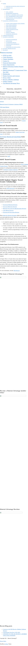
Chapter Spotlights (8, 59)
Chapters (8, 45)
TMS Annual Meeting (4, 107)
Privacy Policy (7, 77)
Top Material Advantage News (11, 83)
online (8, 156)
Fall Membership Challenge (14, 16)
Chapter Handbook (11, 39)
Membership (6, 9)
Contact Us (9, 7)
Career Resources (8, 35)
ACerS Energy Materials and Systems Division (10, 136)
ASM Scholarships (11, 26)
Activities (9, 41)
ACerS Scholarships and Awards (15, 23)
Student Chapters (8, 36)
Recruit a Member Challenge (14, 14)
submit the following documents (10, 215)
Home (4, 3)
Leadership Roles (11, 42)
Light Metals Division (8, 210)
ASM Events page (10, 188)
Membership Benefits (12, 13)
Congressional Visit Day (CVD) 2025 (11, 632)
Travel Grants (10, 32)
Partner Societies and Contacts (15, 6)
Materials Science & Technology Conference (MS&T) (11, 104)
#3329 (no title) (7, 55)
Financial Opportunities (10, 20)
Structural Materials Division (10, 206)
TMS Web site (17, 270)
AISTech (2, 101)
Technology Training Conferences (10, 169)
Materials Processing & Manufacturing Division (14, 208)
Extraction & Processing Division (11, 212)
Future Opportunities (9, 48)
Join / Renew (9, 11)
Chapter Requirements (12, 44)
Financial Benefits (11, 33)
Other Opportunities (12, 29)
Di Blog (6, 644)
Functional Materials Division (10, 204)
